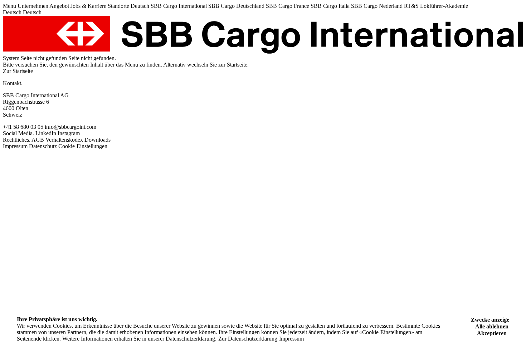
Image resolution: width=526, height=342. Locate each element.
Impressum (291, 339)
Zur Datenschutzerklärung (247, 339)
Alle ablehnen (491, 326)
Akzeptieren (492, 333)
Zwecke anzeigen (491, 320)
